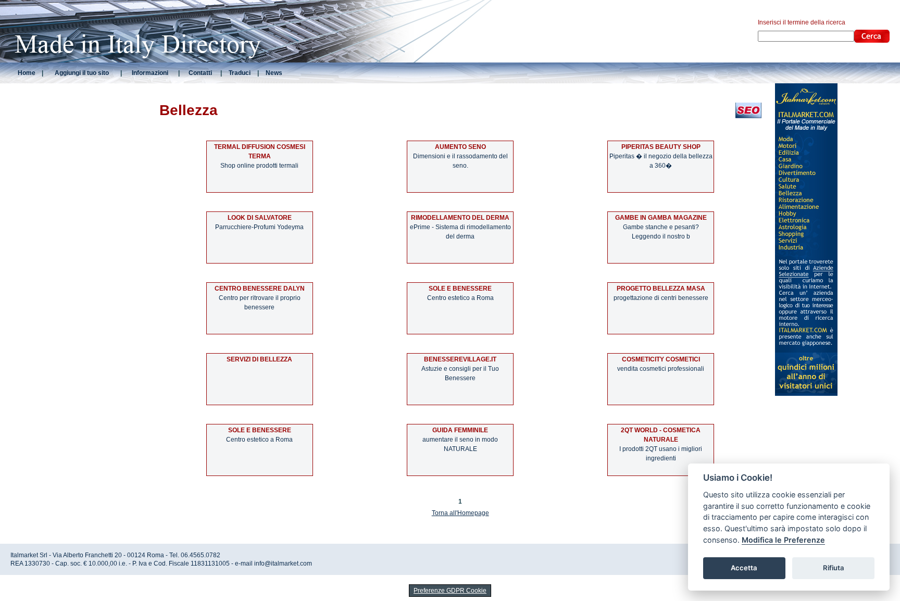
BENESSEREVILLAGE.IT (460, 359)
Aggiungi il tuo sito (82, 73)
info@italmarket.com (283, 563)
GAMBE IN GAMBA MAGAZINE (661, 217)
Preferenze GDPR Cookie (450, 590)
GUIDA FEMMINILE (460, 430)
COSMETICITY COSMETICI (661, 359)
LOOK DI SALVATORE (260, 217)
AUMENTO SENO (460, 147)
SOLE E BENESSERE (460, 288)
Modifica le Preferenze (783, 539)
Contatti (200, 73)
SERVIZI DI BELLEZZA (259, 359)
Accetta (744, 568)
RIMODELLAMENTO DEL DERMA (460, 217)
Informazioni (150, 73)
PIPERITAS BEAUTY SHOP (661, 147)
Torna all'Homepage (460, 513)
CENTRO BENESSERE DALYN (260, 288)
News (274, 73)
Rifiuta (833, 568)
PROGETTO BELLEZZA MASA (661, 288)
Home (26, 73)
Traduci (240, 73)
